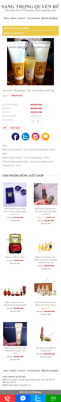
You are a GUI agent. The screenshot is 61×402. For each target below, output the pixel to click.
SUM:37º (22, 18)
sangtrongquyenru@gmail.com (19, 385)
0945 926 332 (26, 392)
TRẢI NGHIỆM (49, 18)
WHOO (13, 18)
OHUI (6, 18)
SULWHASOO (33, 18)
